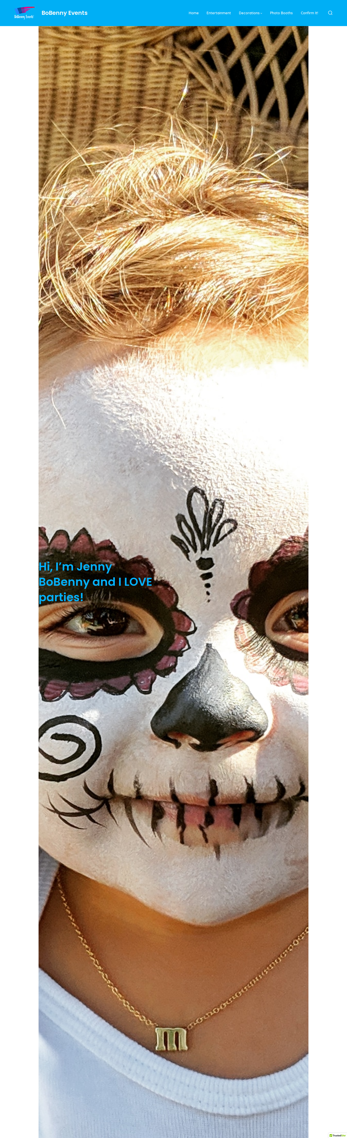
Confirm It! (309, 13)
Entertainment (219, 13)
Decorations (249, 13)
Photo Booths (281, 13)
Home (194, 13)
